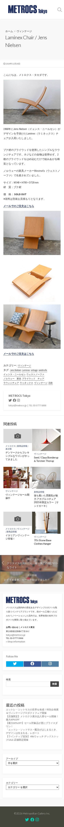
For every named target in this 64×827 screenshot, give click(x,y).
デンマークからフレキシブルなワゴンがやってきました (17, 456)
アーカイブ (12, 758)
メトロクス (10, 446)
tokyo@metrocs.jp (15, 634)
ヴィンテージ (24, 31)
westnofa (43, 370)
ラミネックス (26, 382)
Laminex (26, 370)
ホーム (9, 31)
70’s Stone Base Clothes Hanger (42, 542)
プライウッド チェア (33, 378)
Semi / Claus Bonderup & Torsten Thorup (46, 459)
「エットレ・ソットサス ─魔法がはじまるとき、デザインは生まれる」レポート (32, 731)
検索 (8, 679)
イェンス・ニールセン (14, 374)
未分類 (8, 449)
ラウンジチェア (11, 382)
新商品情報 (22, 446)
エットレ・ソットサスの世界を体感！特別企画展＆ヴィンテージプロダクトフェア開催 (32, 711)
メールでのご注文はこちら (18, 206)
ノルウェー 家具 (12, 378)
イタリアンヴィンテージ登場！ (17, 537)
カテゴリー (12, 782)
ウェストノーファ (35, 374)
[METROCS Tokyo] (27, 9)
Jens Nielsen (15, 370)
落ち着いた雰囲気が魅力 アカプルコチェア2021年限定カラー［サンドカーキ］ (46, 500)
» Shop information (15, 641)
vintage (34, 370)
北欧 (50, 382)
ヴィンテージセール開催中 (17, 496)
